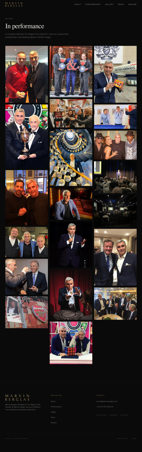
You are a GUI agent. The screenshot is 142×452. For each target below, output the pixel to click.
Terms (134, 438)
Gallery (109, 4)
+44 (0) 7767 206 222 (104, 407)
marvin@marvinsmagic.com (106, 401)
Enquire (132, 4)
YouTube (124, 415)
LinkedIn (113, 415)
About (78, 4)
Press (121, 4)
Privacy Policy (122, 438)
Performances (93, 4)
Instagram (101, 415)
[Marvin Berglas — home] (13, 4)
